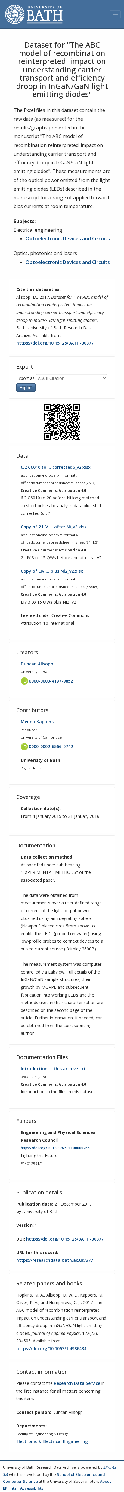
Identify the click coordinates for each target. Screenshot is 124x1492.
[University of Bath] (33, 14)
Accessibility (32, 1488)
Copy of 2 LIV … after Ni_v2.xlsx (54, 527)
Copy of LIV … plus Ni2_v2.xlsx (52, 571)
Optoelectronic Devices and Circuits (68, 238)
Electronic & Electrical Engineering (52, 1441)
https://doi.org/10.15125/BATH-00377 (55, 343)
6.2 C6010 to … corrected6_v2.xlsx (56, 467)
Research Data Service (77, 1383)
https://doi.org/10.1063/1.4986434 (51, 1348)
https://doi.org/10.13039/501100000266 (55, 1148)
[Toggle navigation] (115, 14)
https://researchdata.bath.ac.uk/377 (54, 1260)
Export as (25, 378)
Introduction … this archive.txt (53, 1068)
